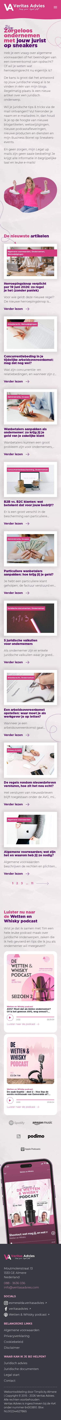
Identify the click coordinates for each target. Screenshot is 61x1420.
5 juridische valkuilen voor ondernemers (20, 642)
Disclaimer (12, 1348)
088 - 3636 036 (14, 1283)
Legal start (12, 1375)
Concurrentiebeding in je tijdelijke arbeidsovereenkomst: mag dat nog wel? (29, 359)
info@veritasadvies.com (21, 1287)
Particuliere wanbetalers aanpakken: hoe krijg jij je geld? (28, 573)
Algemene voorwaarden (21, 1330)
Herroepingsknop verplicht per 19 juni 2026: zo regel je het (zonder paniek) (25, 286)
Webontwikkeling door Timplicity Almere (30, 1391)
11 (32, 883)
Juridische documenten (21, 1369)
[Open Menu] (55, 7)
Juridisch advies (15, 1363)
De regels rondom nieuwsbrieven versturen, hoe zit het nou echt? (30, 784)
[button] (10, 1017)
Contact (9, 1380)
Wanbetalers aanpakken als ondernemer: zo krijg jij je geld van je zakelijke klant (25, 432)
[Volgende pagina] (42, 883)
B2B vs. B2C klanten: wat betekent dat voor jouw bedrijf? (29, 503)
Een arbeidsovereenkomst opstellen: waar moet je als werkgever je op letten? (25, 713)
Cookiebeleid (13, 1342)
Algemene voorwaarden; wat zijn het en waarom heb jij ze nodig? (29, 853)
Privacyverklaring (16, 1336)
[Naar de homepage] (19, 1257)
